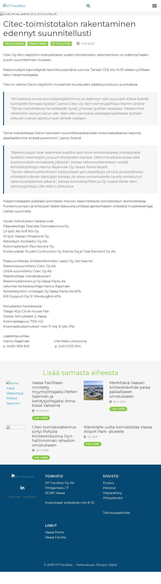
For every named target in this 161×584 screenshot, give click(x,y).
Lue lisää (41, 417)
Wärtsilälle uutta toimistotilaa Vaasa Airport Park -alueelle (118, 429)
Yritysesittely (112, 493)
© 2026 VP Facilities (58, 564)
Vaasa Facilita (55, 537)
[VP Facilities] (14, 5)
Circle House (14, 43)
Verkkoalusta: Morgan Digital (96, 564)
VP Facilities (61, 43)
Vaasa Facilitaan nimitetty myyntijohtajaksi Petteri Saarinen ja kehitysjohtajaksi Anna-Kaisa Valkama (54, 394)
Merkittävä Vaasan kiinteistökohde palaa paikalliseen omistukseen (129, 390)
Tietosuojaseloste (116, 513)
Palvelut (109, 488)
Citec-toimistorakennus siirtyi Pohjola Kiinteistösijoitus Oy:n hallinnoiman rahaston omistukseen (54, 436)
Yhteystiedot (113, 498)
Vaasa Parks (38, 43)
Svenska (29, 496)
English (15, 496)
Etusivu (108, 483)
